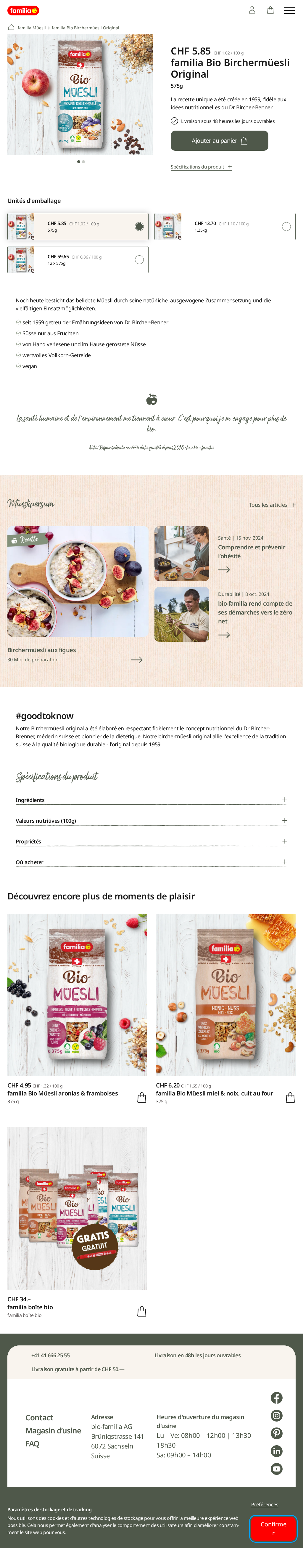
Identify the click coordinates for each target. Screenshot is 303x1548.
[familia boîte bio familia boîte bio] (77, 1223)
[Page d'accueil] (23, 10)
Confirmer (273, 1528)
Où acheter (29, 862)
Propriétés (28, 841)
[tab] (78, 161)
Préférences (264, 1504)
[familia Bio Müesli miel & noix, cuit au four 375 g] (226, 1009)
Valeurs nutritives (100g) (46, 820)
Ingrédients (30, 799)
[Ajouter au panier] (141, 1097)
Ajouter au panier (214, 141)
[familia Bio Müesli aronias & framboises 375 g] (77, 1009)
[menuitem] (252, 10)
